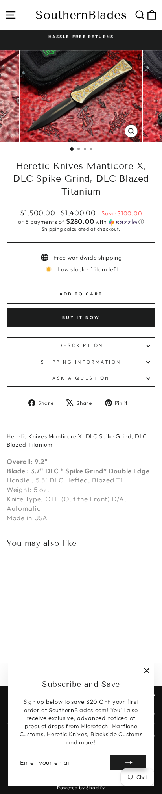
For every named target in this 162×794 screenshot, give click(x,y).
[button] (81, 222)
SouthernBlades (81, 15)
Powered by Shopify (81, 787)
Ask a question (80, 378)
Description (81, 345)
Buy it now (81, 317)
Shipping (52, 229)
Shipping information (81, 362)
